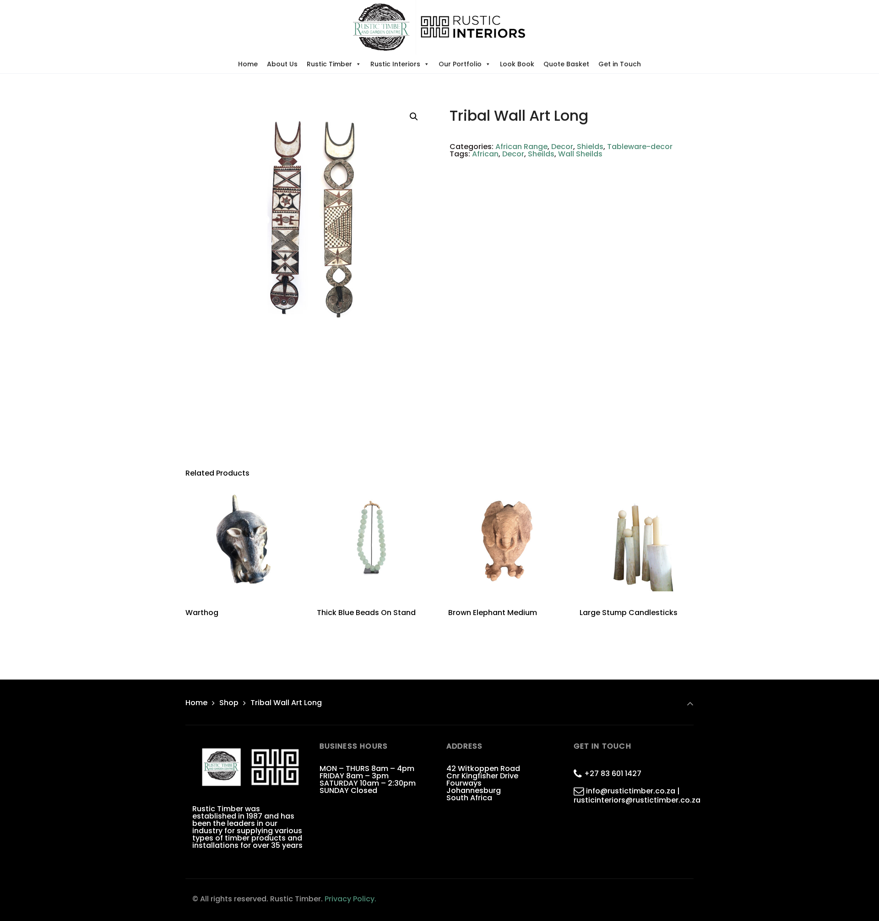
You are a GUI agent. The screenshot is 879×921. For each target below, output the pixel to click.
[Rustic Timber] (439, 27)
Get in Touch (619, 64)
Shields (590, 146)
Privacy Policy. (350, 899)
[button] (414, 116)
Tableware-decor (640, 146)
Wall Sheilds (580, 154)
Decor (562, 146)
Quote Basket (566, 64)
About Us (282, 64)
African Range (521, 146)
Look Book (517, 64)
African (485, 154)
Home (248, 64)
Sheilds (541, 154)
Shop (229, 702)
